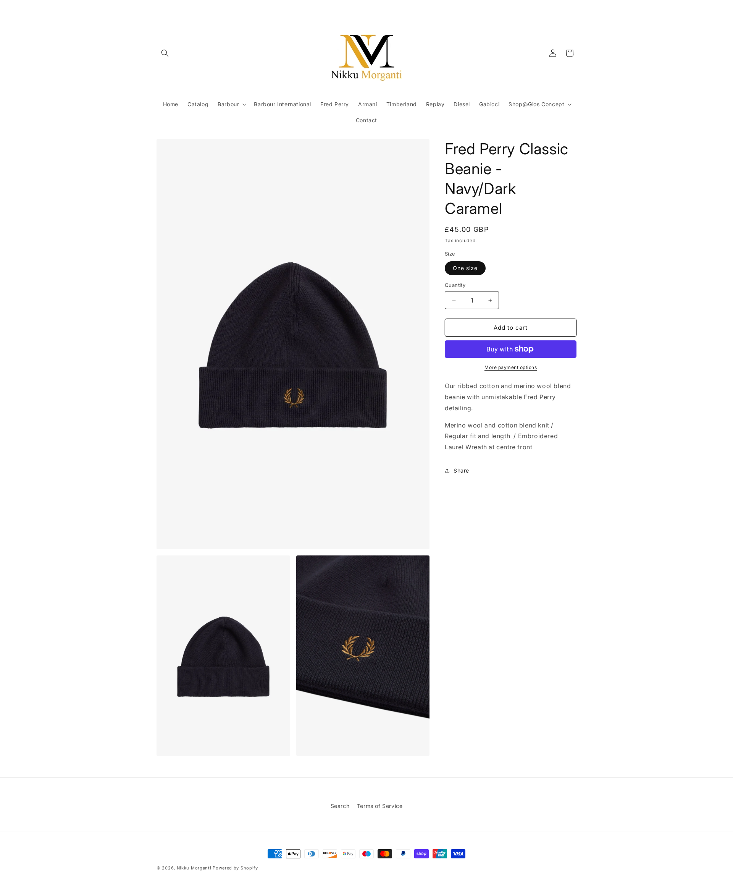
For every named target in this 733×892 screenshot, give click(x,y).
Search (340, 806)
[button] (165, 53)
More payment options (510, 367)
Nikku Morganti (194, 868)
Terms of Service (380, 806)
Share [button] (461, 470)
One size (465, 268)
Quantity (455, 285)
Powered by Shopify (235, 868)
